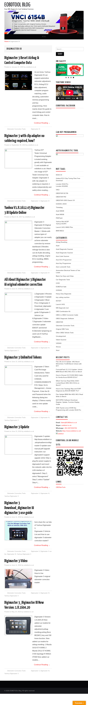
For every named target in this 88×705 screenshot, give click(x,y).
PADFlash (59, 218)
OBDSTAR (59, 322)
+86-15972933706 (70, 428)
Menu (44, 37)
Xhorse (58, 347)
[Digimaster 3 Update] (18, 444)
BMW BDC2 (60, 231)
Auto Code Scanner (62, 256)
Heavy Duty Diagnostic (63, 294)
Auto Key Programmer (63, 263)
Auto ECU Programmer (64, 260)
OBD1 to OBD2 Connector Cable (67, 315)
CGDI (58, 283)
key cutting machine (62, 297)
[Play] (59, 98)
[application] (70, 92)
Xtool (57, 350)
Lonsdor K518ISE (62, 186)
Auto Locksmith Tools (63, 267)
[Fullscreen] (81, 98)
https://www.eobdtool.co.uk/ (71, 431)
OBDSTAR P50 (61, 197)
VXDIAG (58, 343)
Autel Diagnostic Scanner (64, 249)
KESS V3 (59, 175)
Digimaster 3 (35, 201)
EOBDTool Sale (61, 287)
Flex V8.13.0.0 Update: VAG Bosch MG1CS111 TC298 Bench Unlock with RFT (69, 364)
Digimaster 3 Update (16, 427)
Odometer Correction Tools (16, 129)
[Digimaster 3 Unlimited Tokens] (18, 375)
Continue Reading (42, 123)
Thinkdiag (59, 207)
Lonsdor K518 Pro (62, 184)
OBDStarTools (60, 487)
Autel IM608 (60, 211)
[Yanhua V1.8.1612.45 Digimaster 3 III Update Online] (18, 230)
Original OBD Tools (62, 329)
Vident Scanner (61, 340)
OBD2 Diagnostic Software (65, 318)
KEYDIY (58, 301)
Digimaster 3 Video (15, 561)
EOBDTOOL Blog (17, 4)
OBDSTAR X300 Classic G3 (65, 200)
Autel (57, 245)
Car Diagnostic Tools (63, 279)
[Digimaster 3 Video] (18, 578)
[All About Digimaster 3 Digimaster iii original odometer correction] (18, 302)
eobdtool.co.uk (31, 67)
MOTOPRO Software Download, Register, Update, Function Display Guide (67, 402)
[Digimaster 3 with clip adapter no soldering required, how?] (18, 158)
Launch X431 (60, 304)
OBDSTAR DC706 (62, 193)
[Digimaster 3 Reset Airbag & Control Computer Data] (18, 80)
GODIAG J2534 (61, 204)
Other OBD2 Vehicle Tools (65, 332)
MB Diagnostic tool (62, 308)
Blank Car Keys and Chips (65, 276)
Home (6, 41)
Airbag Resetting (61, 242)
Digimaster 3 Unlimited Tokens (23, 357)
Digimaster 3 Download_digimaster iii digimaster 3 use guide (19, 508)
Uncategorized (61, 336)
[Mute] (77, 98)
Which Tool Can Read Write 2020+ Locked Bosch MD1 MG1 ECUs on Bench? (67, 383)
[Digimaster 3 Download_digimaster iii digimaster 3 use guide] (18, 530)
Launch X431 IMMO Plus (64, 227)
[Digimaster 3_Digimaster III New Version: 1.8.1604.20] (18, 625)
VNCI (57, 190)
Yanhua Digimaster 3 (11, 350)
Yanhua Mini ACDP (62, 221)
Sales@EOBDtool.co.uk (69, 422)
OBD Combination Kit (63, 311)
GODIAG (59, 290)
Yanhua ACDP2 (61, 224)
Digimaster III (35, 129)
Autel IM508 (60, 214)
